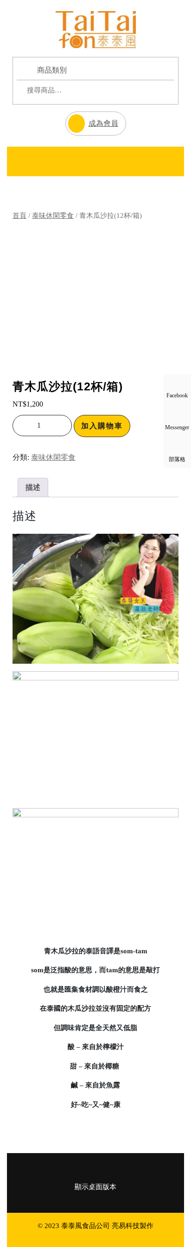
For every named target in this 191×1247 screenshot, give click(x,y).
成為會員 (91, 119)
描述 (32, 487)
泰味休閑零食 (53, 215)
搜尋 (148, 90)
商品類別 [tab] (52, 70)
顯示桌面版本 (95, 1187)
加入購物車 (102, 426)
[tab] (26, 161)
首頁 (19, 215)
